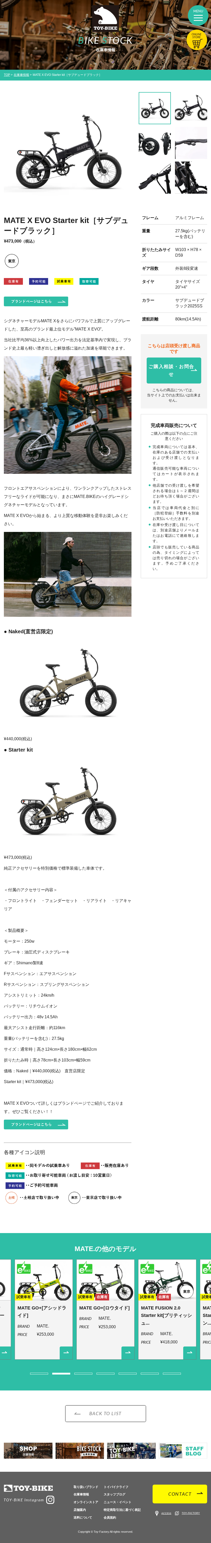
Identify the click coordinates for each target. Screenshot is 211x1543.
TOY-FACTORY (191, 1512)
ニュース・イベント (117, 1502)
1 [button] (39, 1374)
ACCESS (166, 1512)
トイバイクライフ (116, 1487)
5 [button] (128, 1374)
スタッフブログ (114, 1494)
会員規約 (110, 1517)
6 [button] (150, 1374)
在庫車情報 (21, 75)
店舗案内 (80, 1510)
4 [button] (105, 1374)
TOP (7, 75)
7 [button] (172, 1374)
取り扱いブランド (86, 1487)
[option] (67, 151)
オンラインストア (86, 1502)
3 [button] (83, 1374)
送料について (83, 1517)
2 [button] (61, 1374)
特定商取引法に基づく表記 (122, 1510)
